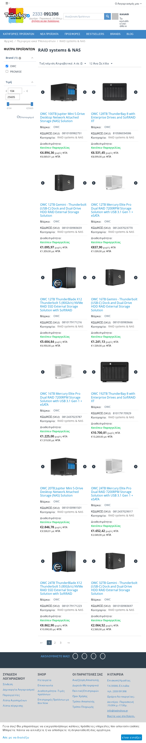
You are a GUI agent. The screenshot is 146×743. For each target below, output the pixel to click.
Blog (130, 34)
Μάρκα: (45, 127)
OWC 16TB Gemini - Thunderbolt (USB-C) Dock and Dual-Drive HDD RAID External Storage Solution (114, 304)
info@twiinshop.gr (117, 710)
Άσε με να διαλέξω (16, 737)
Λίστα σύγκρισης (13, 705)
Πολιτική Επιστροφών (85, 691)
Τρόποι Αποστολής (83, 701)
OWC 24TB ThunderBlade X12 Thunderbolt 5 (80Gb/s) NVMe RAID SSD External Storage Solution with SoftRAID (61, 588)
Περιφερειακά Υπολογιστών (36, 41)
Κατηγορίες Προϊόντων (18, 34)
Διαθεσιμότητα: (50, 143)
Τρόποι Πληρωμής (83, 706)
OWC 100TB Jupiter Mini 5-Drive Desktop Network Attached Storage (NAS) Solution (62, 117)
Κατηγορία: (48, 137)
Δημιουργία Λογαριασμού (18, 689)
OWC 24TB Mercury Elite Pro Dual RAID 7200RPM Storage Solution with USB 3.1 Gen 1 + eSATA (112, 493)
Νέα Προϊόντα (49, 34)
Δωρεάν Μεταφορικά (85, 685)
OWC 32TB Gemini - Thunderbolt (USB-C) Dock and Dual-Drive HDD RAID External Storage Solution (114, 588)
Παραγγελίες (11, 695)
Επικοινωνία (45, 685)
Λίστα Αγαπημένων (15, 700)
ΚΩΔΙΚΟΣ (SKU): (50, 133)
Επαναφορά (27, 117)
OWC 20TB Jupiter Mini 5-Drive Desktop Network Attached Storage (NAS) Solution (61, 491)
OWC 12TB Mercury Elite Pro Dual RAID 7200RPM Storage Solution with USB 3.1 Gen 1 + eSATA (112, 210)
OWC (56, 127)
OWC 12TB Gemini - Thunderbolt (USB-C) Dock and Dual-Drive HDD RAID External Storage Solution (63, 210)
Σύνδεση (8, 684)
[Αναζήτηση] (107, 16)
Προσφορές (72, 34)
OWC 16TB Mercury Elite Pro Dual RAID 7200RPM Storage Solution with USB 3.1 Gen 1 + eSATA (61, 399)
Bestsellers (95, 34)
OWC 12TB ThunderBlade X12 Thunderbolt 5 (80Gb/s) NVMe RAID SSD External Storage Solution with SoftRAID (61, 304)
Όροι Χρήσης (79, 696)
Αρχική (8, 41)
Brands (115, 34)
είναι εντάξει (131, 737)
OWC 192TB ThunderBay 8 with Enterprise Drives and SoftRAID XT (113, 397)
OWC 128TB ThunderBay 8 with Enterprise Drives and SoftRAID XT (113, 117)
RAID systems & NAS (72, 41)
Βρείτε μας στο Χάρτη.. (121, 716)
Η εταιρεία (44, 680)
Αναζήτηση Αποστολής (85, 680)
